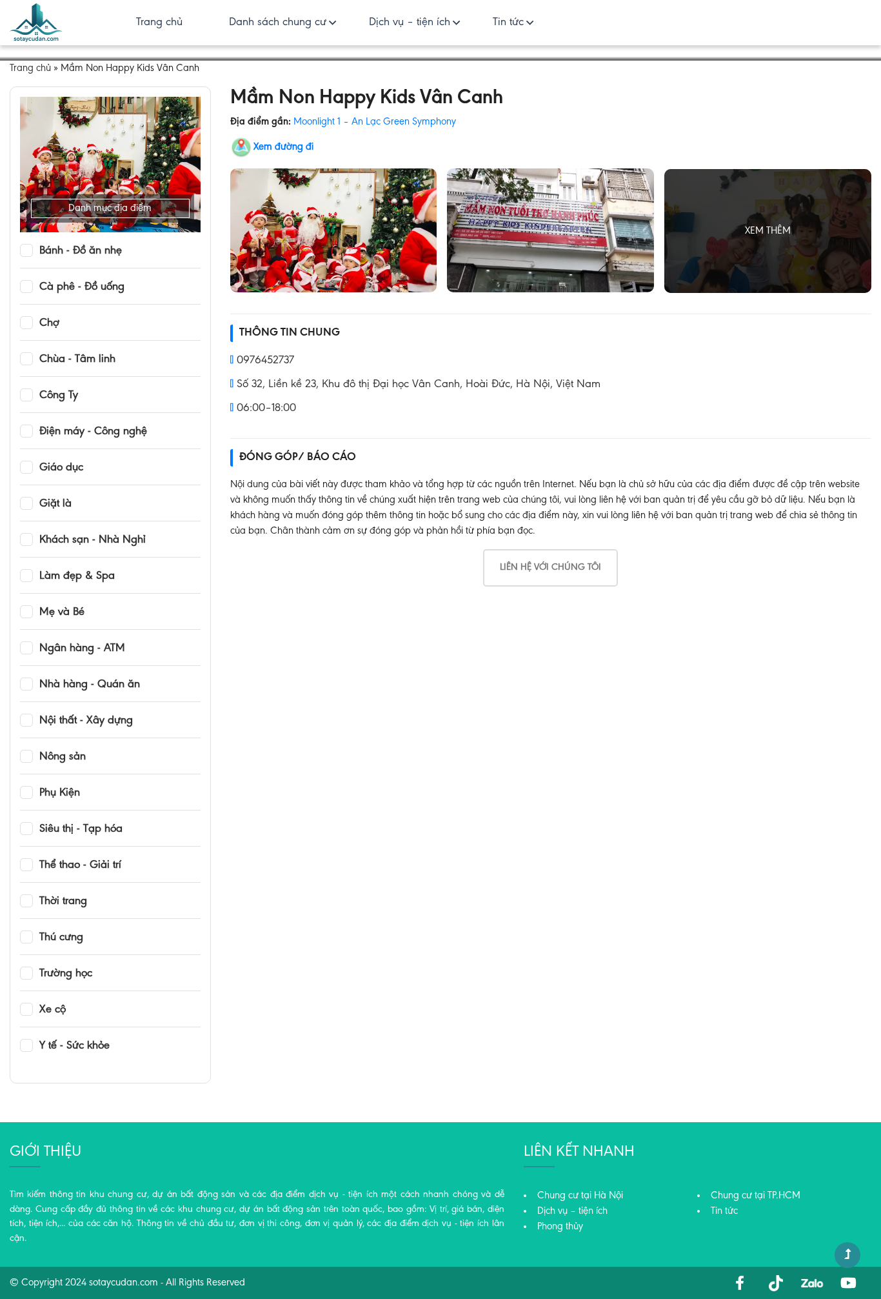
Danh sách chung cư (277, 22)
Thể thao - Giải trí (80, 865)
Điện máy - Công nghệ (93, 432)
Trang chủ (159, 22)
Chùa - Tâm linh (77, 359)
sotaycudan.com (123, 1283)
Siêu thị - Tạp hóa (81, 829)
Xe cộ (52, 1010)
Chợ (49, 323)
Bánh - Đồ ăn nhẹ (80, 251)
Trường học (65, 974)
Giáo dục (61, 468)
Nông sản (62, 757)
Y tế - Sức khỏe (74, 1046)
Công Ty (58, 395)
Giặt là (55, 504)
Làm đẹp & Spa (77, 576)
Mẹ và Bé (61, 612)
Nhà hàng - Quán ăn (89, 684)
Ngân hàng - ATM (82, 648)
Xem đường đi (283, 147)
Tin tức (508, 22)
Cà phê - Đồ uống (81, 287)
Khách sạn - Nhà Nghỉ (92, 540)
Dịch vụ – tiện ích (409, 22)
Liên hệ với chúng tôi (550, 567)
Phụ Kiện (59, 793)
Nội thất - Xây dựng (86, 721)
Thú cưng (61, 937)
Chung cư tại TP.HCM (755, 1196)
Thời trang (63, 901)
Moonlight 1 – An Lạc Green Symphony (374, 122)
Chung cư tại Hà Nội (580, 1196)
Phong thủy (560, 1227)
